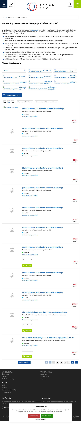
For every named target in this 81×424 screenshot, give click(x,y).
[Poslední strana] (76, 362)
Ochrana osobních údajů (9, 390)
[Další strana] (72, 362)
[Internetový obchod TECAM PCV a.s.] (40, 6)
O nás (3, 385)
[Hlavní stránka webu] (4, 17)
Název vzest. (50, 102)
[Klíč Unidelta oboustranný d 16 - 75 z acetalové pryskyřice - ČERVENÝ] (12, 347)
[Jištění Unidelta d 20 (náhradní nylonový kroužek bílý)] (12, 154)
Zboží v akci (43, 374)
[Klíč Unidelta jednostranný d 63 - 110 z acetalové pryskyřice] (12, 321)
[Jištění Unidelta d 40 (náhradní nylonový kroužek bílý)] (12, 214)
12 (29, 102)
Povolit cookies (46, 416)
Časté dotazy (6, 374)
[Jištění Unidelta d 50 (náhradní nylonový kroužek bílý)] (12, 233)
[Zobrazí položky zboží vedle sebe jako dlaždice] (4, 101)
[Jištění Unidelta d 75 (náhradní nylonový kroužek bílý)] (12, 279)
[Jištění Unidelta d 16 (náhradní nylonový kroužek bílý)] (12, 134)
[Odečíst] (23, 259)
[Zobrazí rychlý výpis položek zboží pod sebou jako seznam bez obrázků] (12, 101)
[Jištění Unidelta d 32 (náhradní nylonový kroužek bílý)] (12, 194)
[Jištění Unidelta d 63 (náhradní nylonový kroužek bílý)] (12, 256)
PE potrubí (34, 30)
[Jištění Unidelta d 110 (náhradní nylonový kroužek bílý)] (12, 115)
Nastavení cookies (41, 419)
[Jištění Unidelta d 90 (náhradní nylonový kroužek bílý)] (12, 298)
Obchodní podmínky (8, 379)
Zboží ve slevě (44, 376)
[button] (4, 4)
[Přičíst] (31, 259)
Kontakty (4, 387)
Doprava (4, 376)
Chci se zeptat (8, 408)
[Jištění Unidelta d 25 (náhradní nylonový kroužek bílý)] (12, 174)
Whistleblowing (6, 392)
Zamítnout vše (34, 416)
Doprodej (43, 379)
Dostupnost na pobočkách (30, 116)
